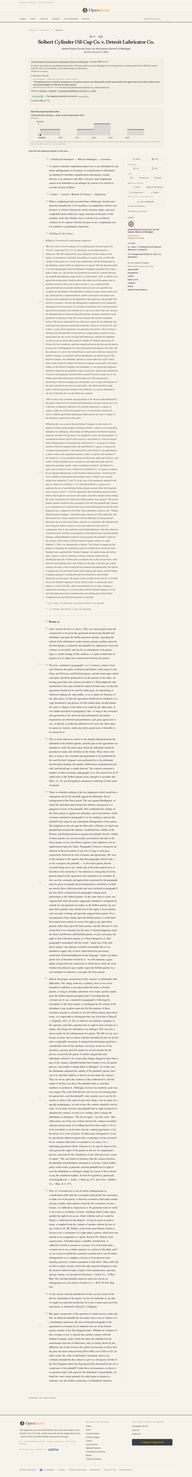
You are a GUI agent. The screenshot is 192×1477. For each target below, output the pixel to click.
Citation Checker (93, 1459)
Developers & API (140, 1426)
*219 (40, 664)
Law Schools (91, 1444)
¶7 (48, 246)
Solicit (130, 286)
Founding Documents (95, 1452)
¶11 (46, 609)
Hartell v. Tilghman (48, 91)
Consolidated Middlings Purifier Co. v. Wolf (77, 91)
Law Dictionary (92, 1433)
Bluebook (157, 178)
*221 (40, 1099)
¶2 (47, 166)
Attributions (95, 1470)
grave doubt (133, 269)
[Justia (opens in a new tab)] (53, 1450)
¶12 (46, 621)
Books (85, 19)
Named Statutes (93, 1448)
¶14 (46, 665)
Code (33, 19)
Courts (44, 19)
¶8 (48, 399)
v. (86, 1306)
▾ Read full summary (39, 71)
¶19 (46, 1294)
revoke (131, 276)
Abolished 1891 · (134, 235)
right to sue (94, 921)
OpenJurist (33, 30)
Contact (61, 1470)
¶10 (46, 603)
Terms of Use (110, 1470)
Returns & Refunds (77, 1470)
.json (41, 1398)
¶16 (46, 792)
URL (131, 178)
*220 (40, 883)
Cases (23, 19)
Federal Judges (93, 1437)
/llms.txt (136, 1430)
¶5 (47, 233)
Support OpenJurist (152, 1442)
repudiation (133, 273)
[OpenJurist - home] (96, 10)
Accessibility (47, 1470)
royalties (131, 283)
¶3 (47, 194)
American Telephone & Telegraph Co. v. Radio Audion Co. (86, 87)
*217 (40, 302)
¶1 (47, 159)
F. (52, 30)
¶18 (46, 1190)
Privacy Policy (125, 1470)
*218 (40, 472)
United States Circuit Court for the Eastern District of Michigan (96, 48)
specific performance (59, 1104)
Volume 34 (44, 30)
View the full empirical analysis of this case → (49, 151)
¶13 (46, 628)
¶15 (46, 739)
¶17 (46, 979)
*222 (40, 1325)
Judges (56, 19)
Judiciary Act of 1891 (136, 238)
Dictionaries (71, 19)
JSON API (136, 1434)
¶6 (48, 240)
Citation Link (144, 178)
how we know (83, 96)
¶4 (47, 201)
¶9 (48, 424)
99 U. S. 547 (69, 1020)
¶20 (46, 1313)
